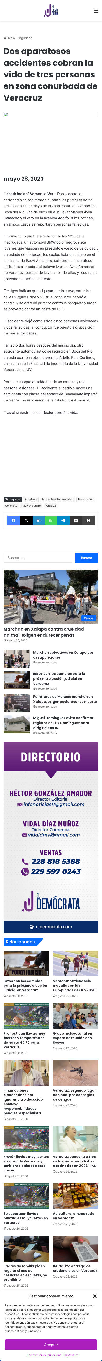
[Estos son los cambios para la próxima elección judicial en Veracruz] (17, 680)
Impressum (71, 1355)
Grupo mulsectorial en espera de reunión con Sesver (72, 1038)
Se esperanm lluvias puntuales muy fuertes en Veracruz (26, 1218)
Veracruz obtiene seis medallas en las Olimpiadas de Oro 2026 (74, 985)
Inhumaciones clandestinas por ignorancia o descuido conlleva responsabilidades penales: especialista (23, 1101)
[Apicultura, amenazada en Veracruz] (75, 1196)
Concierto (11, 505)
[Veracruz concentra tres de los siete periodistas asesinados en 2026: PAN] (75, 1139)
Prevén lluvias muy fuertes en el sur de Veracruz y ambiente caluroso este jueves (26, 1163)
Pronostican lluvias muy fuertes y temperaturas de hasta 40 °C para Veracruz (24, 1040)
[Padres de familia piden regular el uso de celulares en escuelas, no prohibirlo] (26, 1249)
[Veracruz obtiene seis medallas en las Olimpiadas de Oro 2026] (75, 963)
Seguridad (24, 38)
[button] (95, 1296)
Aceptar (51, 1344)
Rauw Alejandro (31, 505)
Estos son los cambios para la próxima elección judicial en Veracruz (59, 678)
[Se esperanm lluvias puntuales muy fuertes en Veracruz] (26, 1196)
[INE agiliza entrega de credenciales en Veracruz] (75, 1249)
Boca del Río (85, 499)
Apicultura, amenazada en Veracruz (73, 1216)
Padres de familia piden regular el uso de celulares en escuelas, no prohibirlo (25, 1273)
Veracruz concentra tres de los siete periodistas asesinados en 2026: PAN (74, 1161)
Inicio (10, 38)
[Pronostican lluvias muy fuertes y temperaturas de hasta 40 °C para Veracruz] (26, 1016)
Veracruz (50, 505)
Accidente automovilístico (58, 499)
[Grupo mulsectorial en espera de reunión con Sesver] (75, 1016)
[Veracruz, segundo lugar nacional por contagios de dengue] (75, 1073)
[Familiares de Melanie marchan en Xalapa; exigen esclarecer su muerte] (17, 703)
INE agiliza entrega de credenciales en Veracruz (75, 1268)
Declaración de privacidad (44, 1355)
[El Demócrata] (51, 10)
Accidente (31, 499)
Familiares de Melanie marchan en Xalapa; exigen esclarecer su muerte (65, 699)
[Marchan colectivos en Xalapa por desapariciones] (17, 659)
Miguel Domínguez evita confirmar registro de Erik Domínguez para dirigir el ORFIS (63, 722)
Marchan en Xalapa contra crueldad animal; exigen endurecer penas (44, 632)
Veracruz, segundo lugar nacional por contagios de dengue (74, 1095)
